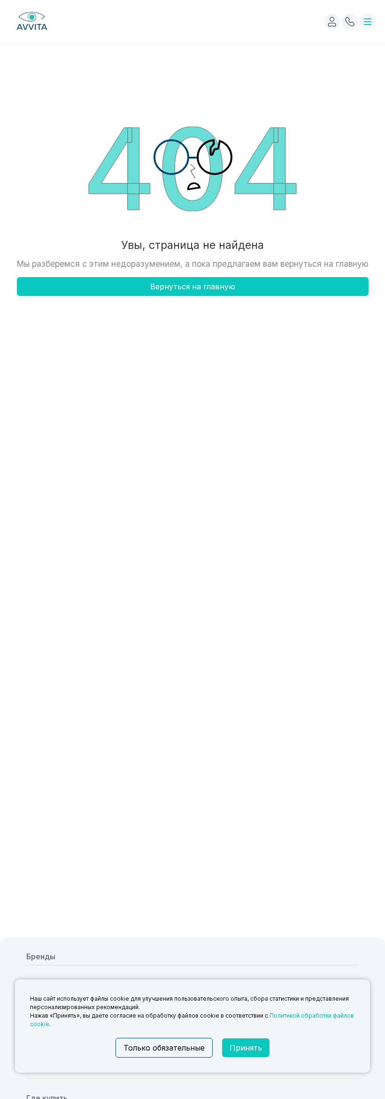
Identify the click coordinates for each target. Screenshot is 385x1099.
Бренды (40, 956)
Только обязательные (164, 1047)
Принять (246, 1047)
